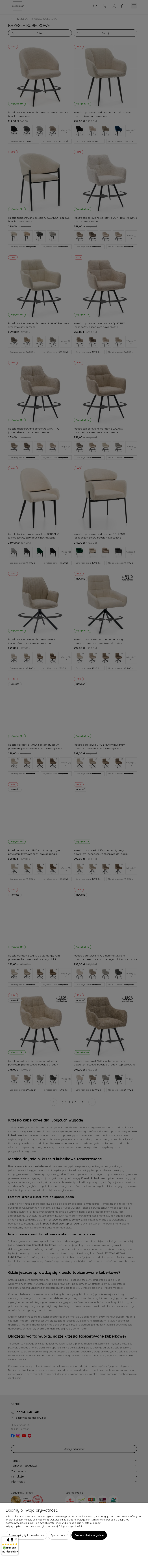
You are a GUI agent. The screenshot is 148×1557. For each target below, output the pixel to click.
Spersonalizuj (59, 1535)
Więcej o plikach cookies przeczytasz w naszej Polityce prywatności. (44, 1526)
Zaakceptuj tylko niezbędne (26, 1535)
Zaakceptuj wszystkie (89, 1535)
